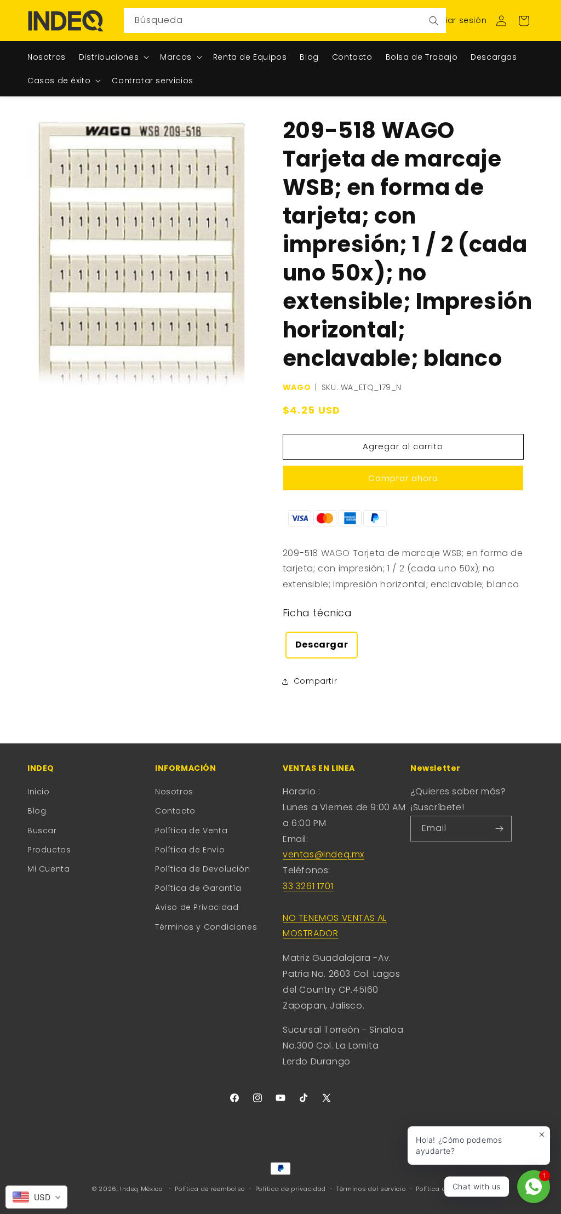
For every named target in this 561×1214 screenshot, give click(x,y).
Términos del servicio (371, 1188)
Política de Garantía (198, 888)
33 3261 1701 (308, 886)
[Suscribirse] (499, 828)
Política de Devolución (202, 868)
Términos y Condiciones (206, 926)
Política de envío (442, 1188)
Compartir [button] (315, 680)
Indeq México (142, 1188)
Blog (36, 810)
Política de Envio (190, 849)
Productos (49, 849)
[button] (524, 21)
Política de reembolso (210, 1188)
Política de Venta (191, 830)
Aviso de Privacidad (196, 907)
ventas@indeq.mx (323, 854)
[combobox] (285, 20)
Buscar (42, 830)
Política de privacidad (290, 1188)
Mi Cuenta (48, 868)
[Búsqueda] (434, 20)
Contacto (175, 810)
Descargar (321, 644)
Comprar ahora (403, 478)
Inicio (38, 791)
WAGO (297, 387)
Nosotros (174, 791)
